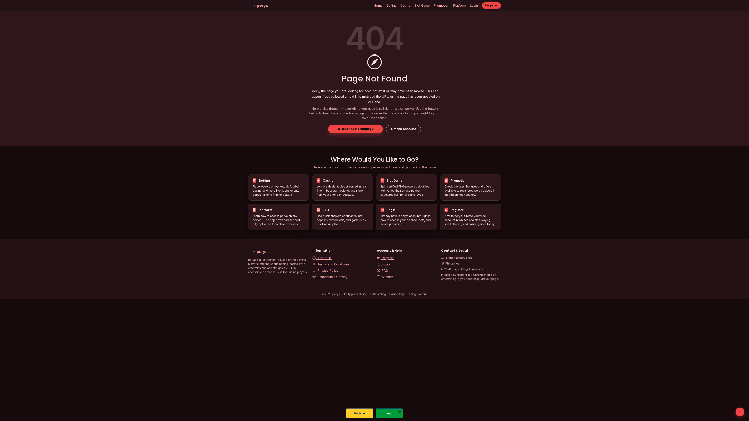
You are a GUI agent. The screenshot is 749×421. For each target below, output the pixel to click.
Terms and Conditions (333, 264)
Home (378, 5)
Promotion (441, 5)
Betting (391, 5)
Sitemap (387, 277)
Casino (405, 5)
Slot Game (422, 5)
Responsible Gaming (331, 277)
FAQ (384, 270)
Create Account (403, 129)
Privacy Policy (327, 270)
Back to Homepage (357, 128)
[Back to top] (740, 412)
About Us (324, 258)
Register (491, 5)
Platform (459, 5)
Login (474, 5)
